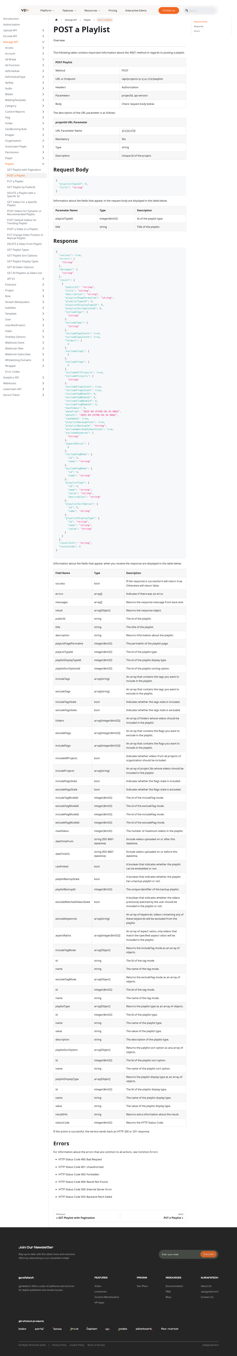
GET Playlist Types (18, 249)
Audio (8, 88)
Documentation (174, 1286)
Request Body (200, 21)
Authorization (11, 24)
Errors (197, 31)
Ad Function (12, 65)
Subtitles (10, 308)
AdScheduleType (15, 77)
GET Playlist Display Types (22, 261)
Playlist (9, 164)
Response (198, 26)
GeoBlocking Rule (16, 129)
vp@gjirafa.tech (209, 1291)
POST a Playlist (16, 175)
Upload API (10, 30)
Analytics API (11, 377)
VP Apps (99, 1302)
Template (10, 313)
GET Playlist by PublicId (21, 187)
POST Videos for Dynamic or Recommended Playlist (24, 212)
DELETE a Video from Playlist (24, 244)
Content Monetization (106, 1297)
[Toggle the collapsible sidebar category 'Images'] (43, 134)
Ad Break (10, 59)
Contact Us (207, 1297)
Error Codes (12, 371)
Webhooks (9, 383)
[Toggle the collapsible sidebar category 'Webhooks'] (43, 383)
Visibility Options (15, 337)
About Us (206, 1286)
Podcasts (10, 284)
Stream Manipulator (17, 302)
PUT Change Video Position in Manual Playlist (25, 236)
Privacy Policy (59, 1345)
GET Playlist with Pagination (24, 169)
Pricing (113, 10)
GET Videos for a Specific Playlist (22, 203)
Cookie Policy (77, 1345)
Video (8, 331)
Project (9, 290)
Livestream (100, 1291)
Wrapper (10, 366)
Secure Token (11, 395)
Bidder (9, 94)
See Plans (142, 1286)
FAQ (168, 1291)
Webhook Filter (14, 348)
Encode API (10, 36)
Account (10, 53)
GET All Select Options (20, 267)
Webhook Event (14, 342)
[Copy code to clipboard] (182, 180)
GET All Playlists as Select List (24, 273)
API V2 (11, 279)
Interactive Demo (136, 10)
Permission (12, 152)
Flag (7, 117)
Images (9, 135)
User (8, 319)
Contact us (169, 10)
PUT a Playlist (15, 181)
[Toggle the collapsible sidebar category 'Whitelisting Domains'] (43, 360)
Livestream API (12, 389)
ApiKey (9, 82)
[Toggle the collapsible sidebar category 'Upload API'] (43, 30)
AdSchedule (12, 71)
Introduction (11, 18)
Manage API (10, 42)
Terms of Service (96, 1345)
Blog (168, 1297)
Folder (9, 123)
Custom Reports (15, 111)
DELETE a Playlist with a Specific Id (21, 194)
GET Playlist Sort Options (22, 255)
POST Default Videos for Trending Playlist (22, 221)
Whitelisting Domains (18, 360)
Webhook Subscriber (18, 354)
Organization (13, 140)
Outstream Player (16, 146)
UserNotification (15, 325)
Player (9, 158)
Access (9, 48)
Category (10, 106)
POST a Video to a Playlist (22, 229)
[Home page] (56, 19)
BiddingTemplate (15, 100)
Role (7, 296)
